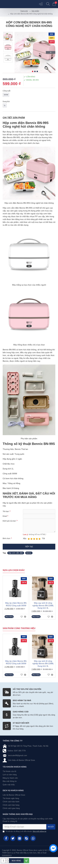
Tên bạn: (6, 511)
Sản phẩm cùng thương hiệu (19, 628)
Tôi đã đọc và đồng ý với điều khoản (25, 831)
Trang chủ (24, 11)
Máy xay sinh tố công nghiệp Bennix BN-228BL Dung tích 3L (43, 605)
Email (5, 516)
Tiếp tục (29, 547)
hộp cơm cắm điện (15, 553)
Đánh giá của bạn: (9, 521)
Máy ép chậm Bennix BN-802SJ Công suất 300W (16, 604)
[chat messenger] (52, 848)
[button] (19, 52)
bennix (28, 553)
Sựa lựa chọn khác (14, 570)
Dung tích (6, 102)
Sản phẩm (35, 11)
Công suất (6, 91)
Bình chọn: (7, 538)
